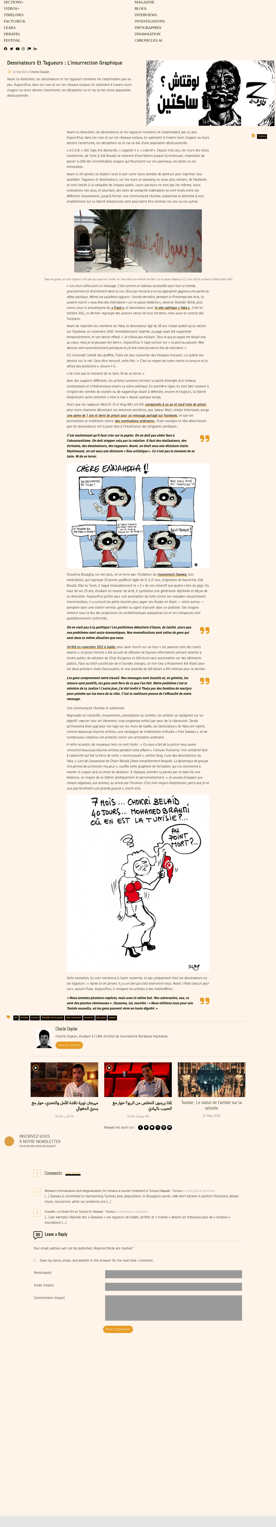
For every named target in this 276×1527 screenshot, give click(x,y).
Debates (11, 34)
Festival (11, 41)
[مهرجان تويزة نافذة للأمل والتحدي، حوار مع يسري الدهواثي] (64, 1079)
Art (15, 1018)
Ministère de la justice (52, 1018)
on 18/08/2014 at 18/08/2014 (132, 1212)
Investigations (149, 21)
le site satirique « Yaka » (172, 308)
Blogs (140, 9)
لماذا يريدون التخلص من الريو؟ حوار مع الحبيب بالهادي (142, 1105)
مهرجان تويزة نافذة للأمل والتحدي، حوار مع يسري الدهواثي (65, 1105)
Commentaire (49, 1298)
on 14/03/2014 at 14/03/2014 (199, 1191)
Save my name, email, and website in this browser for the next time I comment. (96, 1260)
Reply (224, 1191)
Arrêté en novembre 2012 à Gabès (91, 647)
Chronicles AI (148, 41)
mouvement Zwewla (172, 574)
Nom (42, 1273)
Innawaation (147, 34)
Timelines (13, 15)
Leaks (9, 28)
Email (44, 1285)
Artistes (24, 1018)
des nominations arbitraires (134, 421)
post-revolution (73, 1018)
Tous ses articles (69, 1045)
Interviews (145, 15)
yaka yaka (101, 1018)
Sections (13, 2)
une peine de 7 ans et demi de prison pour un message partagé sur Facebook (122, 415)
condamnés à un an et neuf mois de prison (175, 404)
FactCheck (14, 21)
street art (88, 1018)
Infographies (147, 28)
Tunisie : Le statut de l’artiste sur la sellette (211, 1106)
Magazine (144, 2)
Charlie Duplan (39, 72)
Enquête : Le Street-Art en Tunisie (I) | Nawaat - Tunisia (80, 1211)
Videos (11, 9)
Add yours (73, 1173)
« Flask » (117, 308)
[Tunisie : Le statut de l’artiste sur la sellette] (211, 1079)
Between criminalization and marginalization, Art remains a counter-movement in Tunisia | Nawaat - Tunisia (113, 1191)
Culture (262, 136)
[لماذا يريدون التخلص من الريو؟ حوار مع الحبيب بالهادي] (138, 1079)
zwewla (112, 1018)
